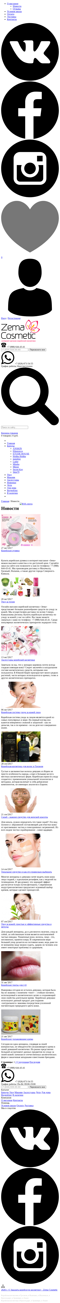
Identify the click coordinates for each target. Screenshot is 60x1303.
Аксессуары (29, 1092)
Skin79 (16, 472)
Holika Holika (19, 456)
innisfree (17, 459)
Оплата (20, 1105)
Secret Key (18, 469)
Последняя (34, 1062)
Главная (5, 501)
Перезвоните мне (37, 350)
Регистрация (14, 318)
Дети (38, 1092)
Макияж (19, 1092)
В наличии (18, 1095)
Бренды (11, 446)
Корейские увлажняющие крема (17, 1039)
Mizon (16, 467)
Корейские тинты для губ (14, 985)
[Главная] (8, 440)
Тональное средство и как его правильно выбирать (26, 872)
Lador (15, 461)
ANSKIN (17, 448)
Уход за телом (8, 602)
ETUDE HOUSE (21, 453)
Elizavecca (18, 451)
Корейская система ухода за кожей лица (21, 712)
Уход (11, 1092)
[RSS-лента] (26, 504)
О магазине (7, 1100)
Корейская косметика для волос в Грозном (22, 766)
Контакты (18, 1100)
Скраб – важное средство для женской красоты (24, 817)
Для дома (46, 1092)
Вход (3, 318)
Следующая (23, 1062)
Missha (16, 464)
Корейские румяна (10, 550)
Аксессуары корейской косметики (18, 660)
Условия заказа (8, 1105)
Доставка (28, 1105)
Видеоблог (6, 1095)
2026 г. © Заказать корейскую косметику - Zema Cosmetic (29, 1290)
